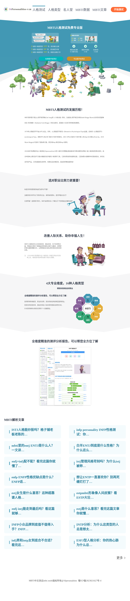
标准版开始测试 (50, 59)
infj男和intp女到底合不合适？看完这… (33, 543)
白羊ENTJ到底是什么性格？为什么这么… (97, 448)
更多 (120, 558)
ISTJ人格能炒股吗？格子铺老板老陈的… (32, 432)
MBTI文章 (99, 10)
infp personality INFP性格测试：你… (96, 432)
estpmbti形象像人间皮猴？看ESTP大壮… (96, 495)
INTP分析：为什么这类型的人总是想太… (97, 527)
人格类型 (54, 10)
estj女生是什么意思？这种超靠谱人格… (33, 495)
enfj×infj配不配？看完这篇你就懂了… (33, 464)
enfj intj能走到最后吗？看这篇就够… (33, 511)
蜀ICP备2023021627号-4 (89, 581)
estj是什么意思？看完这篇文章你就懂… (97, 511)
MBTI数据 (82, 10)
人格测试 (38, 10)
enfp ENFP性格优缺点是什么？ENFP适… (33, 479)
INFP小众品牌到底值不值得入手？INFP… (33, 527)
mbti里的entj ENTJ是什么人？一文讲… (33, 448)
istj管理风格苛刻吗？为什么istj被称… (98, 464)
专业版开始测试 (79, 59)
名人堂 (68, 10)
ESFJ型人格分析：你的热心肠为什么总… (97, 543)
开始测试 (119, 9)
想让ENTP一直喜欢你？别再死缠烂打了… (98, 479)
